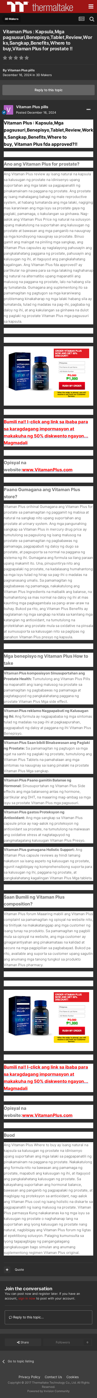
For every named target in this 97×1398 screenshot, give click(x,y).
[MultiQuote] (7, 1269)
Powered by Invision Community (48, 1391)
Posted (36, 112)
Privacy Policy (29, 1377)
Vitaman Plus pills (21, 70)
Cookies (72, 1377)
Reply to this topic (49, 90)
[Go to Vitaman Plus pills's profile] (8, 110)
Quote (19, 1269)
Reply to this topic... (28, 1317)
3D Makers (44, 75)
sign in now (26, 1298)
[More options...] (88, 109)
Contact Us (53, 1377)
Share (24, 1342)
